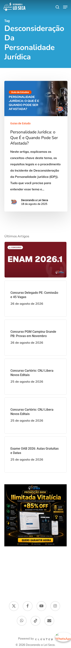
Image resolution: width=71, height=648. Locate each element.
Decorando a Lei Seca (34, 200)
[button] (65, 7)
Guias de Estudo (20, 123)
